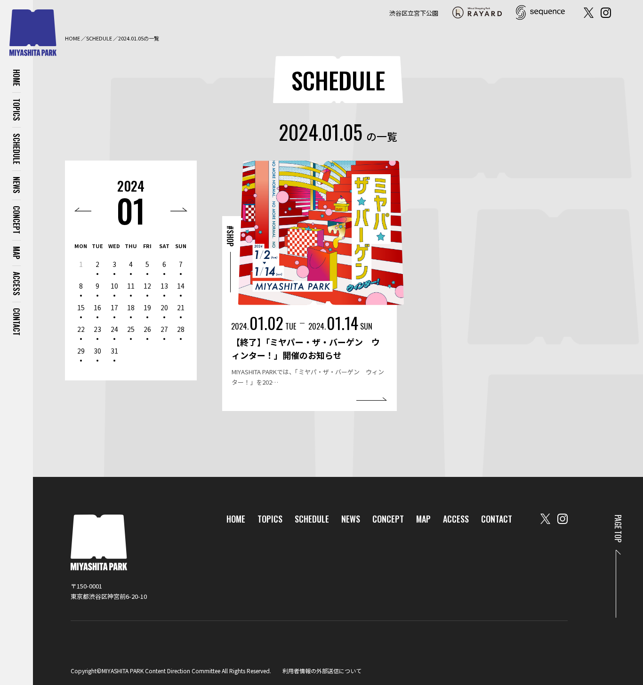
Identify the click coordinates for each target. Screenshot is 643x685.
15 (81, 307)
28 (181, 329)
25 (131, 329)
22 (81, 329)
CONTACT (16, 322)
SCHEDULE (16, 148)
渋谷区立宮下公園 (413, 13)
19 (147, 307)
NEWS (16, 185)
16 (97, 307)
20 (164, 307)
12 (147, 285)
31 (114, 350)
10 (114, 285)
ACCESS (16, 284)
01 (130, 210)
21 (181, 307)
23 (97, 329)
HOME (16, 77)
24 (114, 329)
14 (181, 285)
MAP (16, 252)
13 (164, 285)
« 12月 (82, 209)
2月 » (178, 209)
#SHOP (230, 236)
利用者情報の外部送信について (322, 671)
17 (114, 307)
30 (97, 350)
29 (81, 350)
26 (147, 329)
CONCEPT (16, 220)
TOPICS (16, 109)
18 (131, 307)
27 (164, 329)
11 (131, 285)
